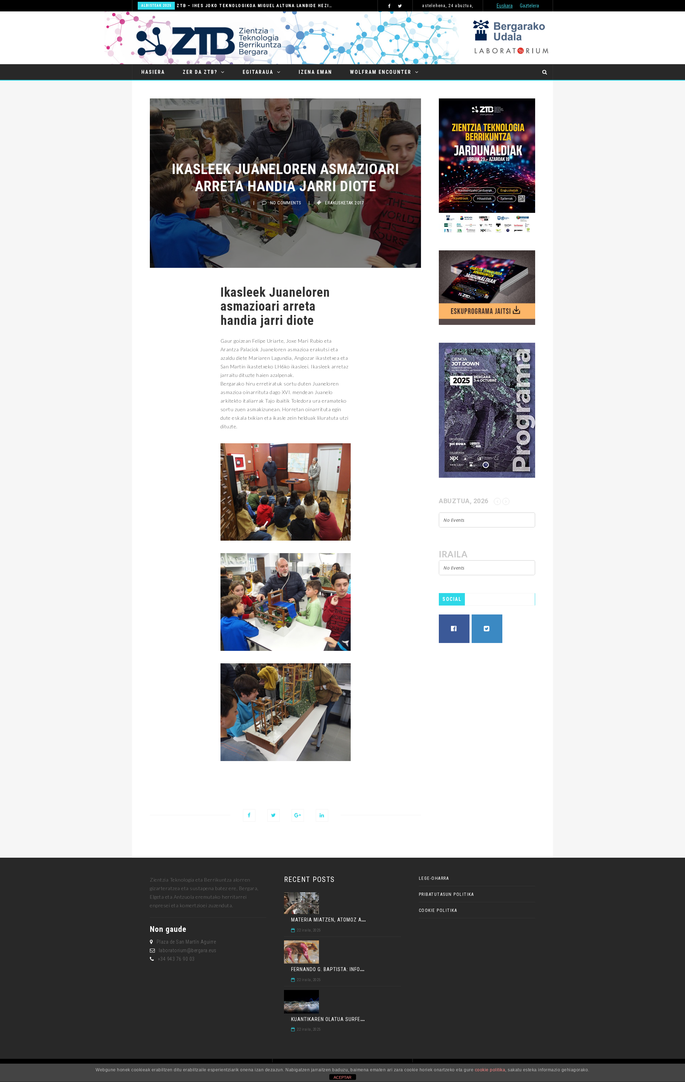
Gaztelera (529, 6)
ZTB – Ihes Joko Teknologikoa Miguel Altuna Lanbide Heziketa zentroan (255, 5)
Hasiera (153, 72)
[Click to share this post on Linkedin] (322, 815)
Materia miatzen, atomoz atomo (333, 920)
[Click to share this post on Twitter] (273, 815)
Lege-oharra (434, 878)
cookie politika (490, 1069)
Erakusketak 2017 (344, 202)
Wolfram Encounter (380, 72)
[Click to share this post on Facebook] (249, 815)
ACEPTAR (342, 1077)
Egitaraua (258, 72)
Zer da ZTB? (200, 72)
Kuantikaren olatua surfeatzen (333, 1019)
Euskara (505, 6)
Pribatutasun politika (446, 894)
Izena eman (315, 72)
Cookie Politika (438, 910)
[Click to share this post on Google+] (297, 815)
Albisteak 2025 (156, 5)
